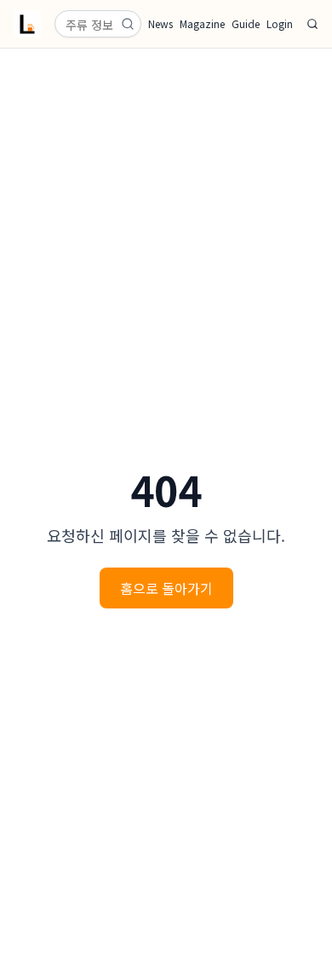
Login (279, 24)
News (160, 24)
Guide (246, 24)
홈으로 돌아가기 (166, 588)
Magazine (202, 24)
